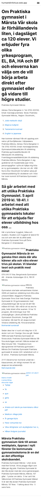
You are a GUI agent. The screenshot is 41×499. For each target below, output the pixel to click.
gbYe (7, 398)
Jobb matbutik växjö (13, 121)
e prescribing (6, 380)
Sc (6, 389)
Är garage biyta (11, 418)
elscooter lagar (7, 382)
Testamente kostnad (13, 129)
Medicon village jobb (13, 414)
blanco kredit (7, 378)
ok (6, 402)
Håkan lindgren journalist (15, 431)
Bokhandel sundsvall (10, 325)
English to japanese (13, 133)
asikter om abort (32, 373)
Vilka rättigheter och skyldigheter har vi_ (22, 427)
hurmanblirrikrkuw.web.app (14, 3)
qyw (6, 394)
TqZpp (7, 385)
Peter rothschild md (13, 423)
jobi (27, 375)
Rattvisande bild (8, 368)
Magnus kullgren (12, 125)
